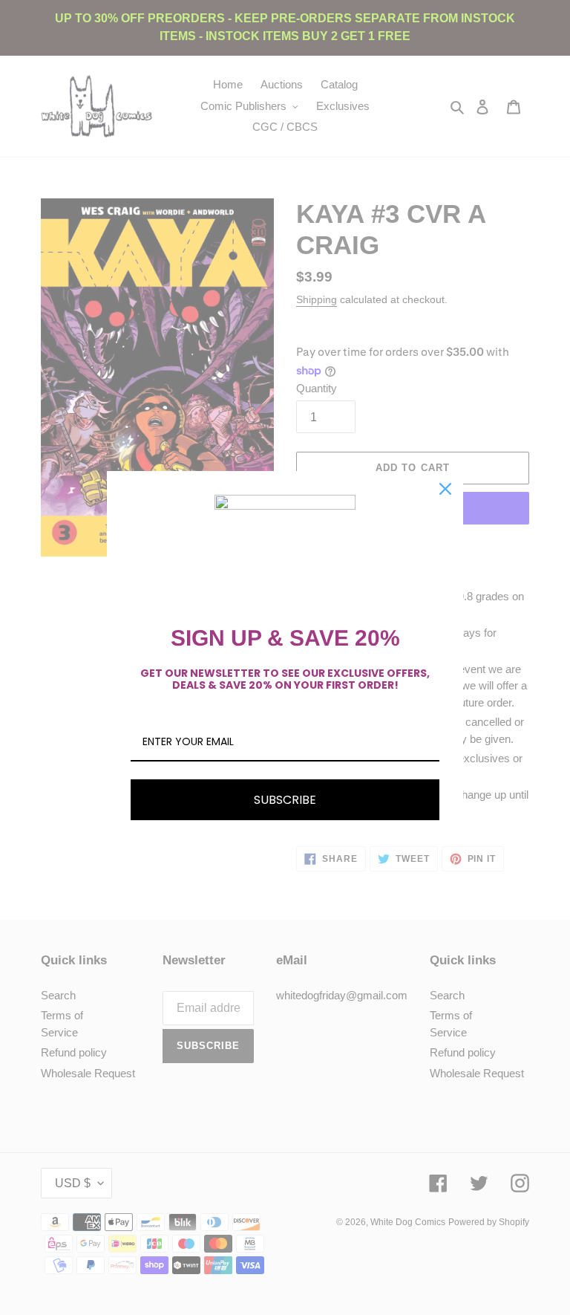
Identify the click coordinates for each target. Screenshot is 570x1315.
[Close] (445, 489)
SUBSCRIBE (285, 799)
